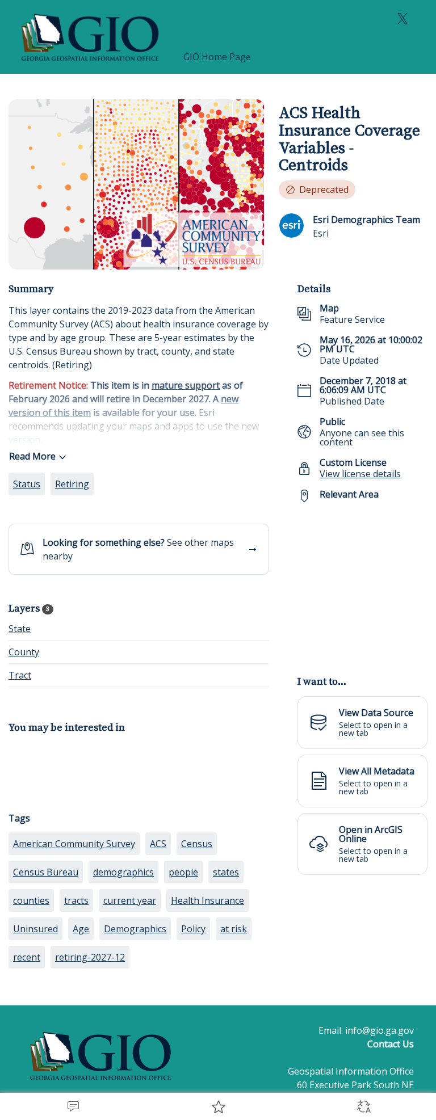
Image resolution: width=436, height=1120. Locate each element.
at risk (233, 929)
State (20, 628)
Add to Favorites (218, 1106)
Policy (193, 929)
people (183, 872)
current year (129, 900)
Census (196, 843)
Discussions (72, 1106)
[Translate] (363, 1106)
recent (26, 957)
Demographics (135, 929)
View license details (360, 474)
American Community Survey (74, 843)
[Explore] (362, 583)
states (226, 872)
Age (81, 929)
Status (26, 484)
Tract (20, 675)
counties (31, 900)
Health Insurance (207, 900)
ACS (158, 843)
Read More (32, 456)
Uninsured (35, 929)
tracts (76, 900)
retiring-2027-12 (90, 957)
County (24, 652)
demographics (123, 872)
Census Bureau (45, 872)
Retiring (72, 484)
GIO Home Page (217, 56)
